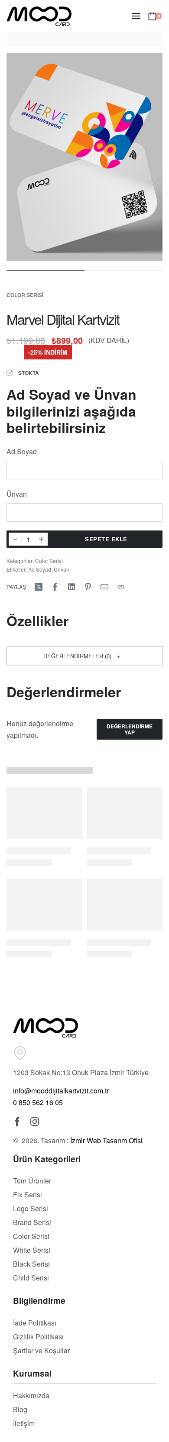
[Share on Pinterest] (88, 587)
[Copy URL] (121, 587)
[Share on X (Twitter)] (38, 587)
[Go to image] (45, 270)
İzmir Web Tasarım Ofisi (106, 1140)
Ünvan (17, 494)
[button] (84, 656)
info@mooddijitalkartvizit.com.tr (61, 1091)
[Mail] (104, 587)
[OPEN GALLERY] (84, 157)
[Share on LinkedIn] (71, 587)
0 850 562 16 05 (38, 1102)
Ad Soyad (22, 451)
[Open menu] (136, 16)
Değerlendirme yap (130, 729)
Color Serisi (24, 295)
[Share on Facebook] (55, 587)
